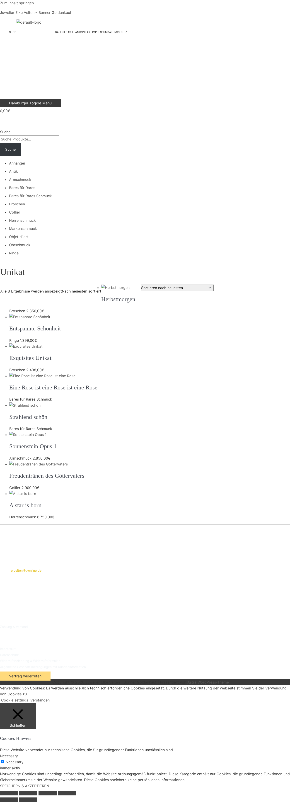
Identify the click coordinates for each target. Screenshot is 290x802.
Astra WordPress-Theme (208, 682)
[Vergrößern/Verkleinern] (9, 793)
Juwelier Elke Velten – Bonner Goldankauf (35, 12)
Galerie (60, 32)
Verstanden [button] (40, 700)
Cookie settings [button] (14, 700)
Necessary (15, 762)
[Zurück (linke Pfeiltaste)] (9, 799)
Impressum (99, 32)
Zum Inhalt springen (17, 3)
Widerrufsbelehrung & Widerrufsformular (30, 661)
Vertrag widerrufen (25, 676)
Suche (5, 132)
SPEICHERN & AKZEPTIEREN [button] (24, 786)
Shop (12, 32)
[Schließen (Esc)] (67, 793)
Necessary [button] (9, 756)
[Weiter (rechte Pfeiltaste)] (28, 799)
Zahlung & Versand (14, 627)
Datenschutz (117, 32)
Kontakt (85, 32)
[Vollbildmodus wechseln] (28, 793)
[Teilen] (48, 793)
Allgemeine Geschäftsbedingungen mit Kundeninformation (43, 667)
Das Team (72, 32)
